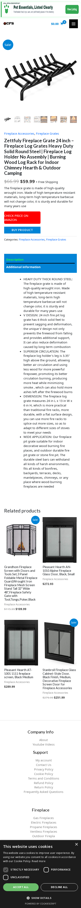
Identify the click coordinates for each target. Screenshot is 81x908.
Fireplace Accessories (19, 133)
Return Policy (43, 787)
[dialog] (40, 874)
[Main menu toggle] (73, 23)
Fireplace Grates (47, 133)
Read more (38, 861)
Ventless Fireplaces (43, 831)
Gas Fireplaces (43, 818)
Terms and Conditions (43, 778)
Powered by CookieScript (40, 903)
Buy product (22, 230)
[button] (40, 897)
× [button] (76, 844)
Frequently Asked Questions (43, 792)
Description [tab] (15, 259)
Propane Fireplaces (43, 827)
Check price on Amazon (16, 218)
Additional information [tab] (23, 267)
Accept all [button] (21, 887)
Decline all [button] (59, 887)
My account (44, 760)
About (43, 740)
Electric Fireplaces (43, 822)
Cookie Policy (43, 774)
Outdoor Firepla (43, 836)
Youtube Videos (44, 744)
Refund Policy (43, 783)
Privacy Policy (43, 769)
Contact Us (43, 765)
